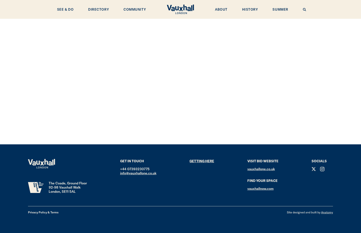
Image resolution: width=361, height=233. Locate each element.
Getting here (201, 161)
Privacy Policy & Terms (43, 212)
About (221, 9)
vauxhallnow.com (260, 188)
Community (134, 9)
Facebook (331, 169)
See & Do (65, 9)
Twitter (313, 169)
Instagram (322, 169)
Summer (280, 9)
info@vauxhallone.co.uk (138, 173)
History (250, 9)
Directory (98, 9)
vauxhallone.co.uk (261, 169)
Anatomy (327, 212)
